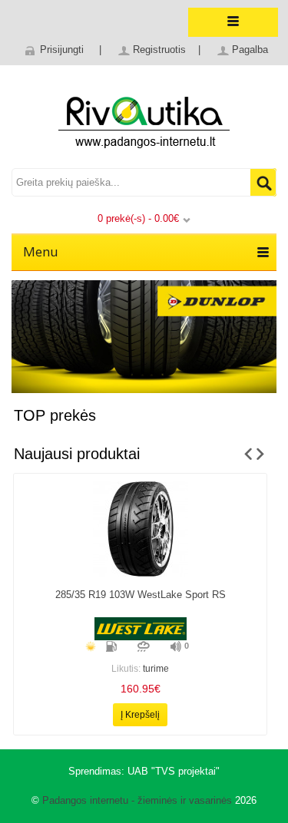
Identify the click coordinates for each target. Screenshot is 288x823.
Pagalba (250, 49)
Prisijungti (62, 49)
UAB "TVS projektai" (173, 771)
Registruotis (159, 49)
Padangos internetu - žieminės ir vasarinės (137, 800)
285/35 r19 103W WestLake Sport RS (140, 594)
